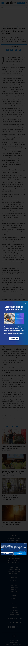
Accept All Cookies (20, 553)
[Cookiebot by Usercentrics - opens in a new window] (21, 543)
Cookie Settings (22, 551)
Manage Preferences (6, 553)
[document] (14, 323)
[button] (26, 303)
